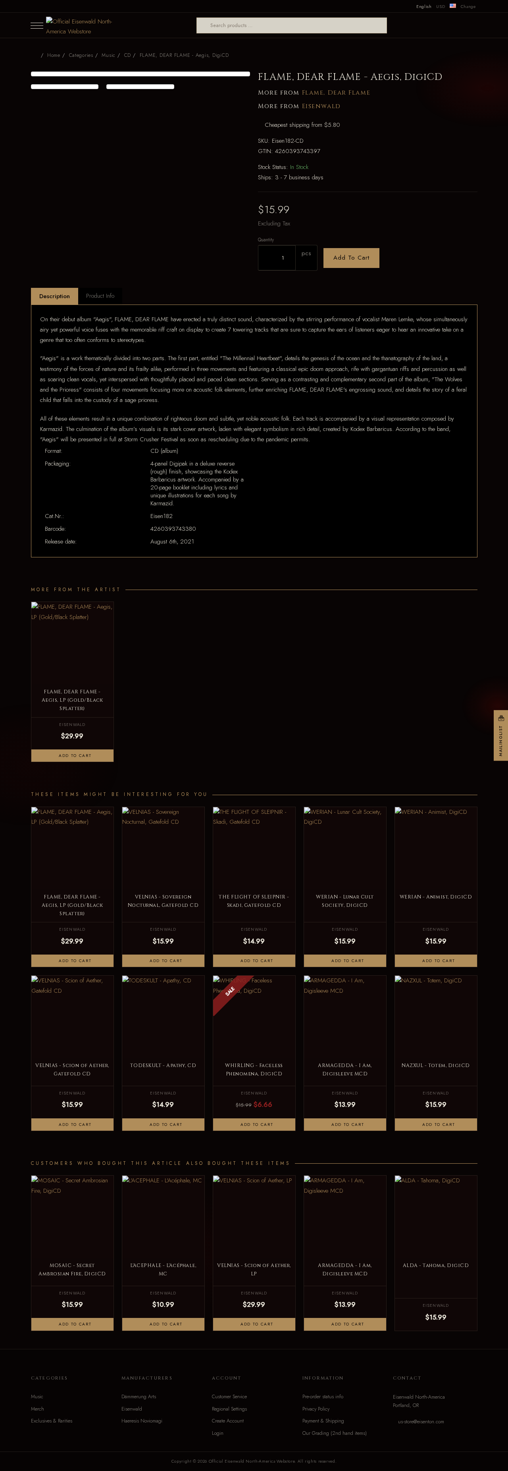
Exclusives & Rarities (51, 1420)
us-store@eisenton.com (421, 1421)
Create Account (228, 1420)
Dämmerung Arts (138, 1396)
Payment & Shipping (323, 1420)
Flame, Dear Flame (336, 93)
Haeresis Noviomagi (141, 1420)
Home (53, 55)
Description (54, 296)
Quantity (266, 239)
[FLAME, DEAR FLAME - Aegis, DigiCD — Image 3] (140, 86)
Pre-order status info (322, 1396)
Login (217, 1433)
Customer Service (229, 1396)
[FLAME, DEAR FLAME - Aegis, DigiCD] (140, 74)
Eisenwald (321, 106)
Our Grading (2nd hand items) (334, 1433)
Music (37, 1396)
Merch (37, 1409)
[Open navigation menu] (37, 25)
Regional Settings (229, 1409)
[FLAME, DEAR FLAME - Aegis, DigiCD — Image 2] (65, 86)
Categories (81, 55)
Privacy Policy (315, 1409)
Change (468, 6)
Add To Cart (351, 257)
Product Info (100, 295)
